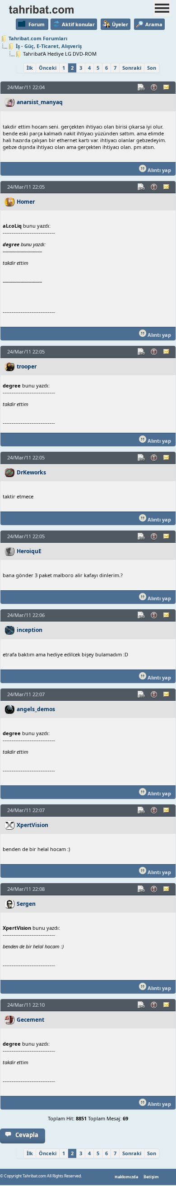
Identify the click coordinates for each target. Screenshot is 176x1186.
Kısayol (141, 87)
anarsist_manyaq (40, 102)
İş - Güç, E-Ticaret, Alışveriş (49, 46)
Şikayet (154, 87)
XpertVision (32, 825)
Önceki (47, 67)
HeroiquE (29, 551)
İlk (30, 67)
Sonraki (131, 67)
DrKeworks (31, 472)
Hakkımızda (126, 1177)
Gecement (30, 1019)
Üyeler (120, 24)
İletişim (151, 1177)
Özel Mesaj (167, 87)
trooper (27, 366)
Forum (36, 24)
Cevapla (26, 1135)
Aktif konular (78, 24)
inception (29, 630)
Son (151, 67)
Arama (153, 24)
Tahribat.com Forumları (38, 38)
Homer (26, 202)
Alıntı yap (158, 170)
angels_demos (36, 709)
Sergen (26, 904)
